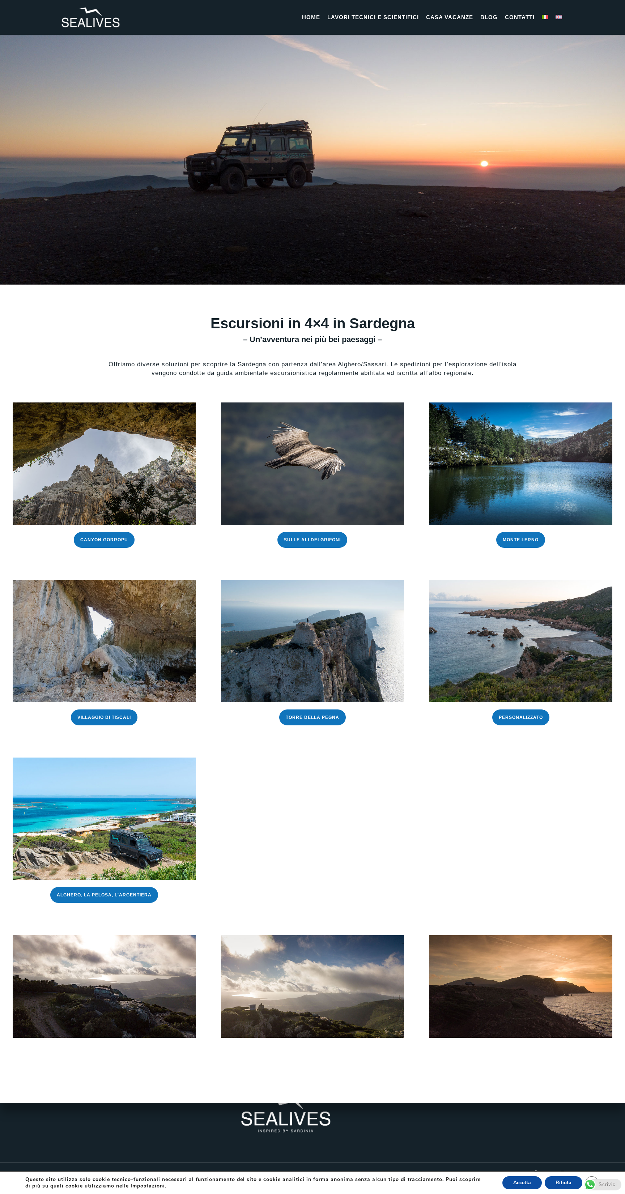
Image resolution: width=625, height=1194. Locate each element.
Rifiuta (563, 1182)
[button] (104, 540)
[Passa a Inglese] (559, 17)
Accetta (522, 1182)
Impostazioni (148, 1186)
